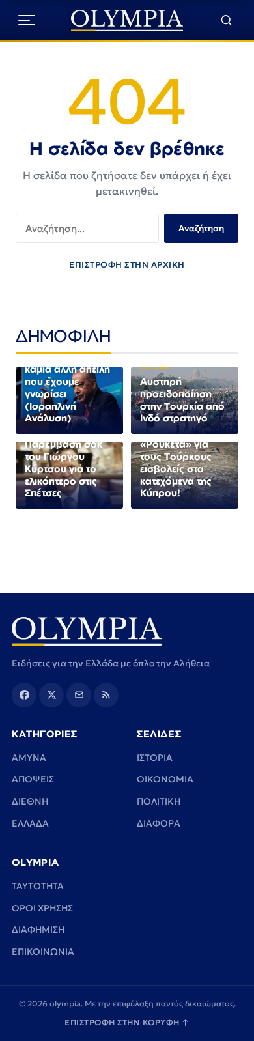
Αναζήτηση (201, 228)
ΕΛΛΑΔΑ (30, 823)
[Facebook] (24, 695)
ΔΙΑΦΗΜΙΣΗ (38, 929)
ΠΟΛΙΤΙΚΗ (158, 801)
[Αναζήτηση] (226, 20)
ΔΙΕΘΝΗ (30, 801)
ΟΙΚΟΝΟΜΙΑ (165, 779)
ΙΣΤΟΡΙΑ (155, 757)
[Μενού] (27, 20)
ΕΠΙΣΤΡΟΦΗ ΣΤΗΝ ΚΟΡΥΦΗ (127, 1022)
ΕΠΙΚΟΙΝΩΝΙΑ (43, 952)
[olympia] (127, 20)
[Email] (78, 695)
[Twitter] (51, 695)
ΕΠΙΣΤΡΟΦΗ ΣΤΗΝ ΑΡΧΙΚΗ (127, 264)
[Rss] (106, 695)
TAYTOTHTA (38, 886)
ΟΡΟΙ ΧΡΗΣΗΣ (42, 908)
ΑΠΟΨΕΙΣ (33, 779)
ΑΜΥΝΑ (29, 757)
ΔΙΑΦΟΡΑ (158, 823)
